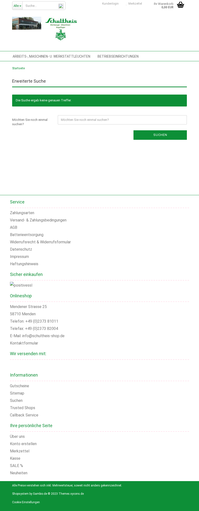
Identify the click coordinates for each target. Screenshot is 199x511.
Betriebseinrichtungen (118, 56)
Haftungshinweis (24, 264)
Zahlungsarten (22, 213)
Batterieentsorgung (26, 234)
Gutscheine (19, 386)
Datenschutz (21, 249)
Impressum (19, 256)
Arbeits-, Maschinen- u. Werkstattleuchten (51, 56)
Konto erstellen (23, 443)
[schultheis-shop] (45, 29)
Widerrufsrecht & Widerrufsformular (40, 242)
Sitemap (17, 393)
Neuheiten (18, 473)
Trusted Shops (22, 407)
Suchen (160, 135)
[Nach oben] (189, 503)
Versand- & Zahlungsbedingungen (38, 220)
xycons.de (77, 493)
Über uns (17, 436)
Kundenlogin (110, 3)
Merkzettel (134, 3)
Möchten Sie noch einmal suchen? (30, 122)
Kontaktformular (24, 343)
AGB (13, 227)
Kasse (15, 458)
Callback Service (24, 415)
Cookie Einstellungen (26, 502)
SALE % (16, 465)
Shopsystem (20, 493)
